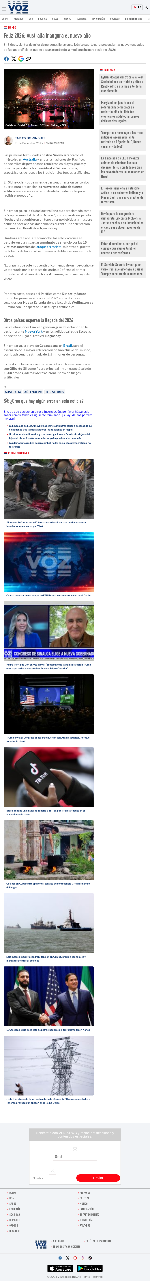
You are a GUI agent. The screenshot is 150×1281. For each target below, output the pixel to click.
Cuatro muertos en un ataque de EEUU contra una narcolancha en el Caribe (48, 595)
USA (31, 19)
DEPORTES (14, 1220)
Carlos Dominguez (30, 138)
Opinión (13, 1225)
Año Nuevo (33, 392)
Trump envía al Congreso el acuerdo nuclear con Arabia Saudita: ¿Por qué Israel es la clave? (47, 739)
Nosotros (14, 1231)
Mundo (67, 19)
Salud (55, 19)
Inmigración (98, 19)
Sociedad (115, 19)
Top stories (54, 392)
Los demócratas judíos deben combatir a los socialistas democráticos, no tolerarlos (50, 444)
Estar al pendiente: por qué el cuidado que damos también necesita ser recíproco (119, 248)
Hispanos (18, 19)
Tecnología (86, 1220)
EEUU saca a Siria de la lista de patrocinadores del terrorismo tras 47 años (48, 1029)
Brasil (67, 346)
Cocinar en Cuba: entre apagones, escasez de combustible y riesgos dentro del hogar (48, 885)
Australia (13, 392)
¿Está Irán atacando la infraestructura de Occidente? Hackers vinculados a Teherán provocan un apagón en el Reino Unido (48, 1100)
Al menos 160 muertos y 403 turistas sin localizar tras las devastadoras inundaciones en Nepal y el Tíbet (46, 524)
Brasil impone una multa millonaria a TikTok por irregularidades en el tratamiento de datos (45, 812)
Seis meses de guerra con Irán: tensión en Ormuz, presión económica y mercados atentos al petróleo (46, 958)
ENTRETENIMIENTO (133, 19)
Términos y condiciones (67, 1247)
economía (81, 19)
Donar (5, 19)
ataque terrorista (49, 247)
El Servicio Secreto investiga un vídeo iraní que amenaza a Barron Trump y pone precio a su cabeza (122, 269)
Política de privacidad (99, 1241)
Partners (85, 1225)
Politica (42, 19)
